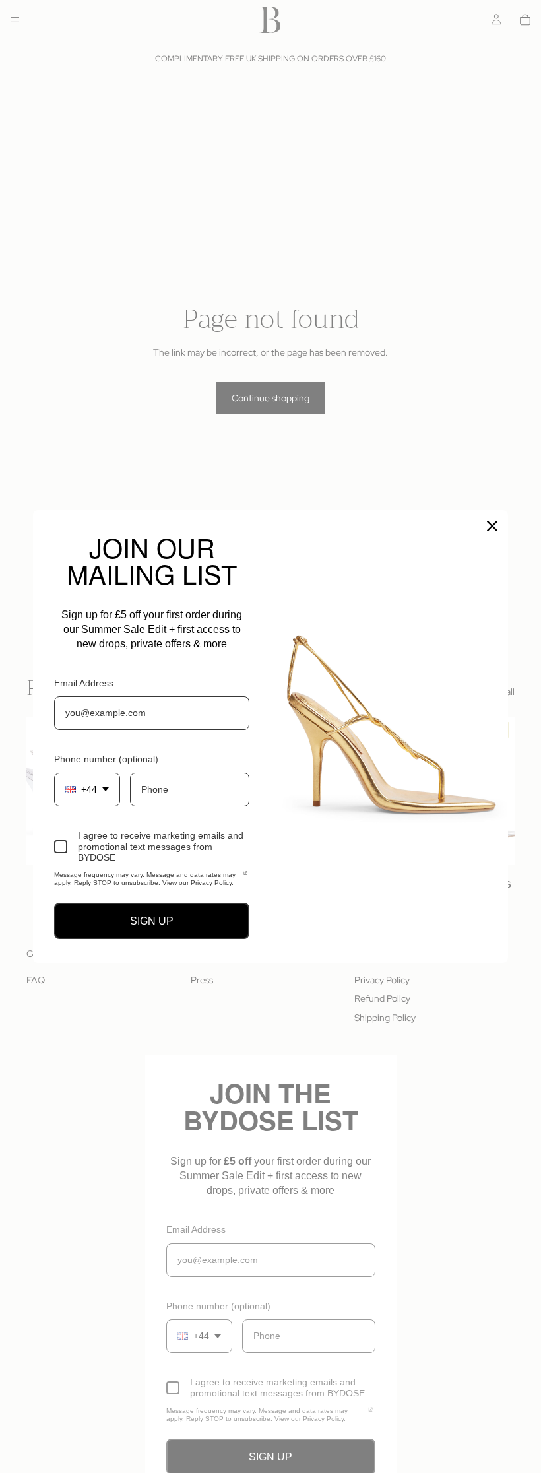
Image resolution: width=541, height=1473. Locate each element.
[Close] (492, 526)
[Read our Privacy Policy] (245, 877)
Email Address (83, 683)
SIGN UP (152, 921)
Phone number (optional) (106, 759)
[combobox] (87, 789)
